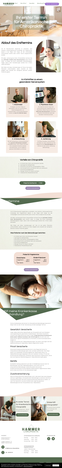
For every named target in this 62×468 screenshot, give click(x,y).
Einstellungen (48, 465)
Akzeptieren (56, 465)
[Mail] (18, 163)
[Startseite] (8, 3)
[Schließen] (60, 465)
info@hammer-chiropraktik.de (12, 448)
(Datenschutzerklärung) (28, 466)
